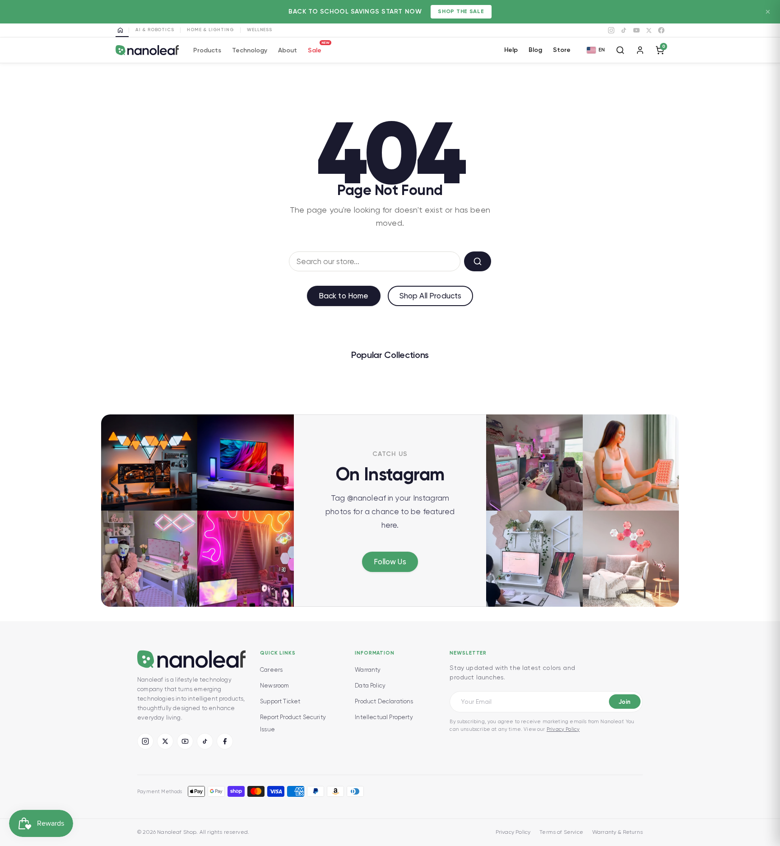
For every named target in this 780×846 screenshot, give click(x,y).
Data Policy (370, 685)
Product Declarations (384, 701)
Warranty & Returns (617, 832)
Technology (249, 50)
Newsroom (274, 685)
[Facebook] (661, 30)
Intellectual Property (384, 717)
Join (624, 701)
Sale (314, 49)
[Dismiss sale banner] (768, 12)
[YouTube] (636, 30)
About (287, 50)
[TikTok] (624, 30)
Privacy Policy (563, 729)
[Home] (122, 30)
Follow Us (390, 561)
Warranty (368, 669)
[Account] (640, 50)
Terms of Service (561, 832)
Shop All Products (430, 295)
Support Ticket (280, 701)
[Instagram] (611, 30)
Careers (271, 669)
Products (207, 50)
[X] (649, 30)
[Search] (620, 50)
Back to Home (344, 295)
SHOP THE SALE (461, 11)
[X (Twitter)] (165, 741)
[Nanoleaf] (147, 50)
